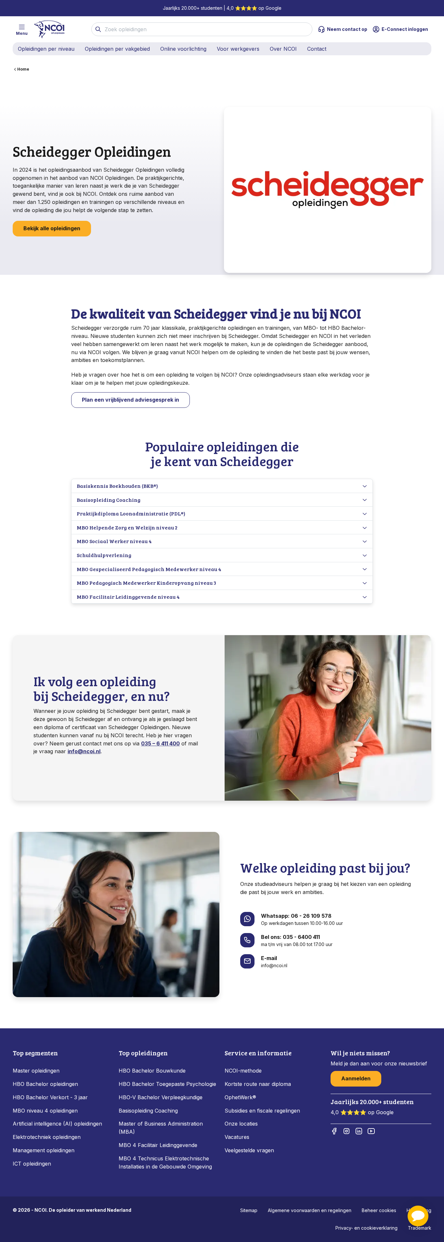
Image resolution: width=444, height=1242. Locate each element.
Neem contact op (347, 29)
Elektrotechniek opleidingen (47, 1137)
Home (23, 69)
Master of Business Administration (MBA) (161, 1127)
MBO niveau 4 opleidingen (45, 1110)
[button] (418, 1216)
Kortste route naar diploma (258, 1084)
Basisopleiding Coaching (148, 1110)
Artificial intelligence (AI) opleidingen (57, 1123)
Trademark (419, 1228)
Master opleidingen (36, 1070)
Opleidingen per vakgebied (117, 49)
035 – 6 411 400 (160, 743)
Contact (316, 49)
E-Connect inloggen (405, 29)
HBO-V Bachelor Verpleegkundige (160, 1097)
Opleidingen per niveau (46, 49)
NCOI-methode (243, 1070)
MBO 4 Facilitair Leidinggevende (158, 1145)
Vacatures (237, 1137)
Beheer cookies (379, 1210)
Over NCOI (283, 49)
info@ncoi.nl (84, 751)
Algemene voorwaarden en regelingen (309, 1210)
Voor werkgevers (238, 49)
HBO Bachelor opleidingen (45, 1084)
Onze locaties (241, 1123)
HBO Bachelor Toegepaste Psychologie (167, 1084)
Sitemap (248, 1210)
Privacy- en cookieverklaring (366, 1228)
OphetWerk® (240, 1097)
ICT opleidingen (32, 1163)
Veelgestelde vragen (249, 1150)
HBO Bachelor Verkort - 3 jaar (50, 1097)
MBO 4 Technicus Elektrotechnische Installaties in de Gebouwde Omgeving (166, 1162)
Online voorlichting (183, 49)
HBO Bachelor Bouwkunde (152, 1070)
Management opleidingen (43, 1150)
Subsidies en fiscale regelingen (262, 1110)
